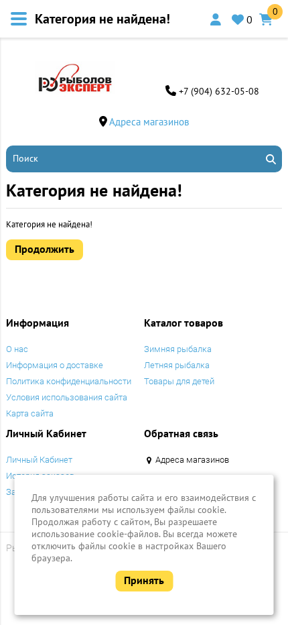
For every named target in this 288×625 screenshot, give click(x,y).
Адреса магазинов (149, 122)
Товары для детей (179, 381)
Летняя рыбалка (177, 365)
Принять (144, 580)
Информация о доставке (54, 365)
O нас (17, 349)
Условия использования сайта (66, 397)
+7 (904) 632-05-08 (219, 91)
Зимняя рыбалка (178, 349)
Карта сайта (30, 413)
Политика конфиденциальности (68, 381)
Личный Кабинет (39, 460)
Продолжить (44, 248)
